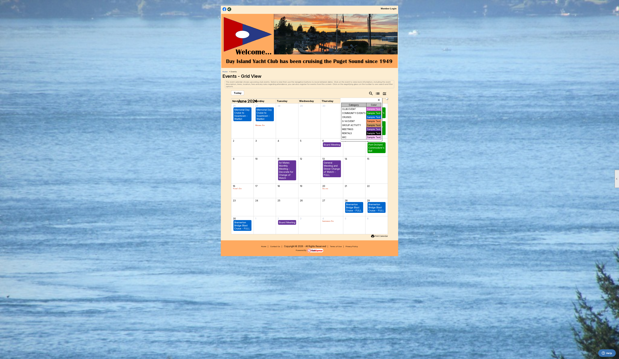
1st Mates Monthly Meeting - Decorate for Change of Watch (286, 170)
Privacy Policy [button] (352, 246)
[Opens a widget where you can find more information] (607, 353)
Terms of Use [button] (336, 246)
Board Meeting (332, 144)
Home (225, 72)
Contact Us (275, 246)
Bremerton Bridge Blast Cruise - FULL (354, 207)
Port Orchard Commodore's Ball (376, 147)
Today (237, 92)
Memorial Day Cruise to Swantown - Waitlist (242, 114)
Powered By (301, 250)
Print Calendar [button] (381, 236)
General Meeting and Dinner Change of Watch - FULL (332, 168)
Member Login (389, 8)
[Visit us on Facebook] (224, 9)
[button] (384, 93)
